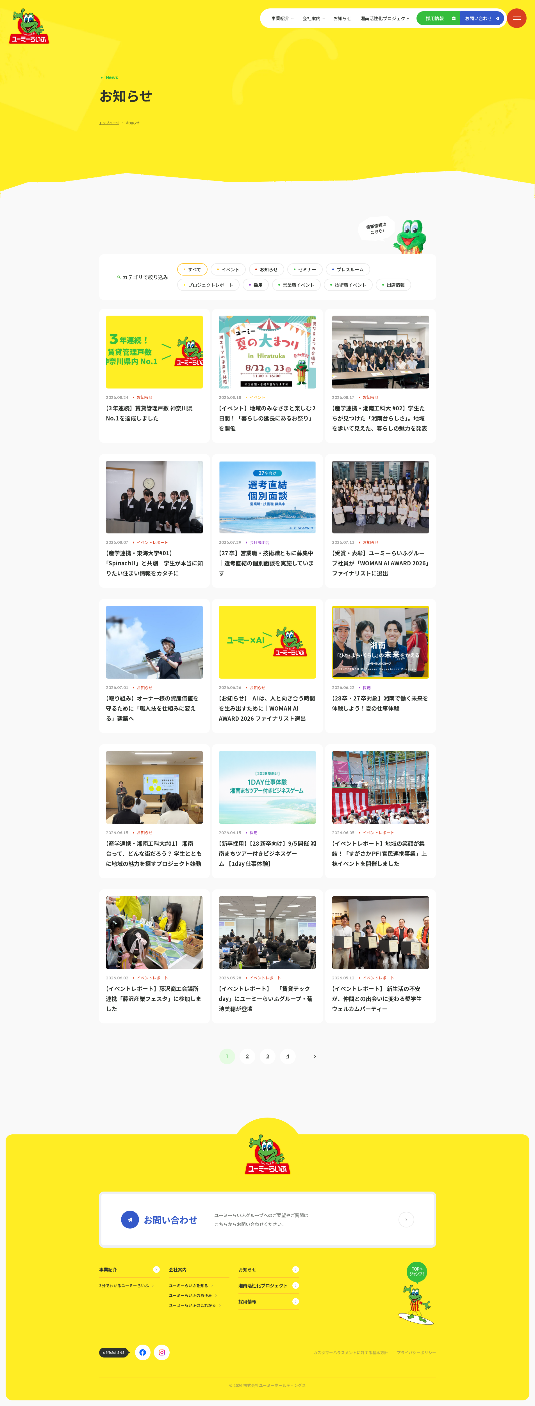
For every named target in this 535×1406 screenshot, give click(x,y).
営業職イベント (298, 284)
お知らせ (269, 269)
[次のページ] (314, 1056)
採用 (258, 284)
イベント (231, 269)
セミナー (307, 269)
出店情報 (396, 284)
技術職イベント (350, 284)
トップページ (109, 122)
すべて (194, 269)
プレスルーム (350, 269)
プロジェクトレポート (210, 284)
